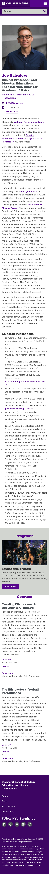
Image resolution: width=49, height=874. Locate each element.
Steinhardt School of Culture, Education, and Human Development (19, 785)
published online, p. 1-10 (17, 408)
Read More (10, 586)
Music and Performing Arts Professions (18, 96)
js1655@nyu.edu (14, 103)
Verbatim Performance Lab (28, 122)
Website (10, 111)
